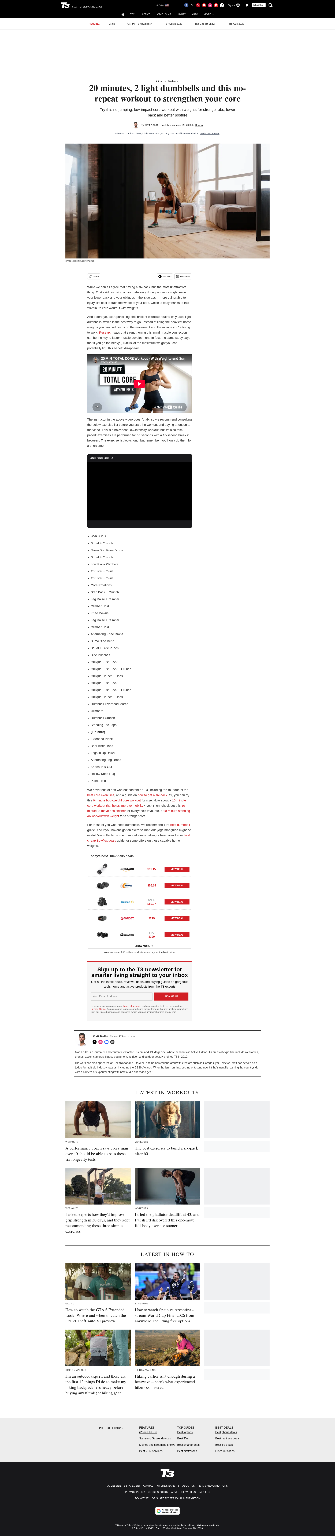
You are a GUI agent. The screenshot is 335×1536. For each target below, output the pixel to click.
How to (199, 125)
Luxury (181, 14)
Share (96, 276)
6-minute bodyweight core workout (117, 800)
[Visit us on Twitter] (192, 5)
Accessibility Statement (123, 1485)
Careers (204, 1492)
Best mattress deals (227, 1438)
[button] (139, 868)
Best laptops (185, 1432)
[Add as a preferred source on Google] (167, 1511)
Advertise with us (183, 1492)
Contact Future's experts (161, 1485)
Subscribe (258, 5)
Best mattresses (187, 1451)
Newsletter (185, 276)
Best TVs (183, 1438)
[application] (139, 491)
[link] (102, 869)
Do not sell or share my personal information (167, 1498)
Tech (133, 14)
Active (146, 14)
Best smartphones (188, 1444)
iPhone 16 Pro (148, 1432)
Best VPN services (150, 1451)
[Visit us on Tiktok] (222, 5)
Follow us (167, 276)
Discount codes (224, 1451)
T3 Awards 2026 (173, 23)
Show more (142, 945)
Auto (194, 14)
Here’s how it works (209, 133)
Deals (112, 23)
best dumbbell (180, 825)
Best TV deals (224, 1444)
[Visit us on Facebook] (186, 5)
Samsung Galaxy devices (155, 1438)
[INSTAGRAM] (101, 1042)
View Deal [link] (177, 869)
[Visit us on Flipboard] (216, 5)
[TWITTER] (95, 1042)
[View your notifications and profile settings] (246, 5)
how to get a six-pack (152, 795)
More (207, 14)
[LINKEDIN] (107, 1042)
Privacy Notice (98, 1009)
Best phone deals (226, 1432)
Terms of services (132, 1006)
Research (106, 332)
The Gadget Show (205, 23)
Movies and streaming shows (157, 1444)
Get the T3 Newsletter (139, 23)
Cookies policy (158, 1492)
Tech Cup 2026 (235, 23)
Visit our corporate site (208, 1525)
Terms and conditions (213, 1485)
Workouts (173, 81)
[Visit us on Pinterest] (198, 5)
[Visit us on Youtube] (204, 5)
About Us (188, 1485)
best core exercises (100, 795)
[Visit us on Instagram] (210, 5)
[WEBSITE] (113, 1042)
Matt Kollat (151, 124)
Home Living (163, 14)
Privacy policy (135, 1492)
